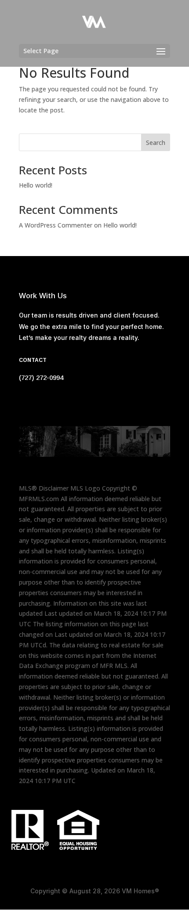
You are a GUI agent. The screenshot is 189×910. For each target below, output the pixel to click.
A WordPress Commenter (55, 225)
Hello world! (35, 185)
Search (155, 142)
